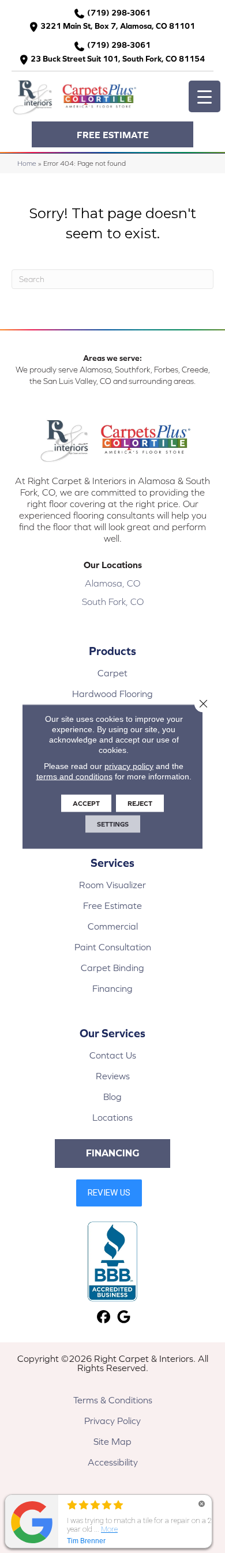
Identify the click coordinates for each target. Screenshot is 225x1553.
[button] (112, 134)
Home (26, 163)
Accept (86, 804)
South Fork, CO (113, 601)
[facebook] (103, 1317)
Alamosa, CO (112, 583)
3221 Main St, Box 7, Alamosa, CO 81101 (117, 26)
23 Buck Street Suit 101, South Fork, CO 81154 (118, 58)
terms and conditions (74, 776)
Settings (113, 824)
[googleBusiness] (123, 1317)
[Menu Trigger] (204, 96)
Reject (139, 804)
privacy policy (128, 766)
